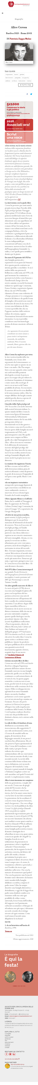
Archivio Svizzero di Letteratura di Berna (14, 656)
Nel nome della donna (17, 1064)
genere (22, 74)
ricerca (29, 81)
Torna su (8, 931)
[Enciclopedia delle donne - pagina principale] (19, 4)
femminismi (9, 77)
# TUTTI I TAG (25, 85)
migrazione (9, 74)
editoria (8, 81)
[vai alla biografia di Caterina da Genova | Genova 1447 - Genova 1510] (10, 977)
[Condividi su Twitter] (31, 94)
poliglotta (17, 77)
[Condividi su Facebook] (27, 94)
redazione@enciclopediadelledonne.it (20, 1016)
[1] (19, 199)
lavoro (16, 74)
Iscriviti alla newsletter (12, 1059)
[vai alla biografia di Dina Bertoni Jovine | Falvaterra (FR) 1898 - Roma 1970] (28, 977)
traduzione (22, 81)
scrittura (14, 81)
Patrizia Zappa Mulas (20, 39)
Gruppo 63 (25, 77)
